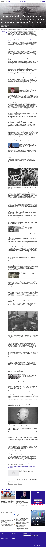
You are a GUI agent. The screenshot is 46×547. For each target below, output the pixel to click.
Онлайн (13, 540)
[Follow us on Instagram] (30, 535)
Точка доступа (14, 535)
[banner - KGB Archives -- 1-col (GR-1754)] (13, 473)
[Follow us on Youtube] (28, 535)
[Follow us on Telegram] (32, 535)
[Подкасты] (36, 535)
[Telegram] (40, 1)
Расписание (13, 543)
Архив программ (3, 543)
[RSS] (34, 535)
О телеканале (3, 535)
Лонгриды (10, 1)
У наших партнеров (15, 536)
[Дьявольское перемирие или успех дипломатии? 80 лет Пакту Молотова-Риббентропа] (13, 229)
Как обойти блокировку (4, 538)
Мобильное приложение (4, 540)
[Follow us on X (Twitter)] (26, 535)
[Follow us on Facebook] (24, 535)
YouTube (13, 541)
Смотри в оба (35, 508)
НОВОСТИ (18, 508)
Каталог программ (3, 536)
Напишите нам (3, 541)
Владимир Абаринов (4, 26)
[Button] (3, 31)
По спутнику (13, 538)
